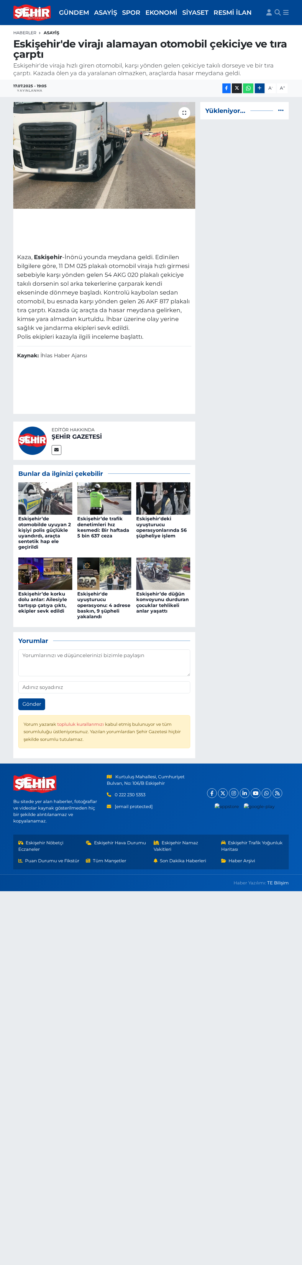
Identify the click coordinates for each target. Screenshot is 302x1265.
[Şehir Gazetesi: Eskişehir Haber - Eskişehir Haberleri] (32, 13)
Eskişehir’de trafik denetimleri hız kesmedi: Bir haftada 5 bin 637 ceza (103, 527)
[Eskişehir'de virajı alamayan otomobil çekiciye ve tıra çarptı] (104, 155)
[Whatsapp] (266, 793)
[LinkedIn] (245, 793)
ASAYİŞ (105, 12)
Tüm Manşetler (109, 860)
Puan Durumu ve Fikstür (52, 860)
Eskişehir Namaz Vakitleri (176, 846)
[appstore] (226, 806)
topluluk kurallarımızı (81, 724)
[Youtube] (255, 793)
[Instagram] (234, 793)
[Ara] (278, 13)
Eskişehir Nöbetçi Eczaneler (41, 846)
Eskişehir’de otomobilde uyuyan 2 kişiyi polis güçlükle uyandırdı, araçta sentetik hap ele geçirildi (44, 533)
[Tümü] (281, 110)
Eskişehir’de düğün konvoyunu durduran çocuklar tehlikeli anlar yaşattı (162, 602)
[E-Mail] (56, 450)
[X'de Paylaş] (237, 88)
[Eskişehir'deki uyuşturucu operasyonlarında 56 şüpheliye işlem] (163, 498)
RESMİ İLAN (233, 12)
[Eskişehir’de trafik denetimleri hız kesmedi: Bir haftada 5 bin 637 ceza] (104, 498)
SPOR (131, 12)
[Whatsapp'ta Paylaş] (248, 88)
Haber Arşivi (242, 860)
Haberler (24, 32)
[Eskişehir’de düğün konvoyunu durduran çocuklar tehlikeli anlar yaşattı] (163, 573)
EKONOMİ (161, 12)
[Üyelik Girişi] (269, 13)
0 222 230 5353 (130, 794)
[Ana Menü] (286, 13)
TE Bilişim (278, 883)
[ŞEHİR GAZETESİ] (32, 440)
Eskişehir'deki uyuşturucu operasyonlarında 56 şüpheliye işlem (161, 527)
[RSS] (277, 793)
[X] (223, 793)
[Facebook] (212, 793)
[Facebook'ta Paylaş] (226, 88)
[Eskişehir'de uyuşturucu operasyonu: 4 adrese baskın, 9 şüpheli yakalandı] (104, 573)
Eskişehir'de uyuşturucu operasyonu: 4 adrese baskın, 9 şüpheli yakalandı (103, 605)
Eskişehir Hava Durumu (120, 842)
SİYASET (195, 12)
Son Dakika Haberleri (183, 860)
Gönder (31, 704)
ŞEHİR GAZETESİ (77, 436)
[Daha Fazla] (260, 88)
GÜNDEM (74, 12)
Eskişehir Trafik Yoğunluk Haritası (252, 846)
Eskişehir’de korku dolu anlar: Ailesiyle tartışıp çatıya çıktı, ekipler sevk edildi (42, 602)
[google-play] (259, 806)
